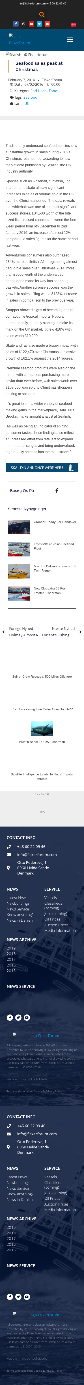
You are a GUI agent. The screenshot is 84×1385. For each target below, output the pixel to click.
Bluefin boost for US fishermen (42, 742)
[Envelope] (47, 24)
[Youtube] (31, 24)
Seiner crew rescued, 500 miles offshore (42, 676)
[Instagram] (23, 24)
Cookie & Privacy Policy (48, 1091)
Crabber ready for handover (55, 522)
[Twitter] (39, 24)
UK (26, 103)
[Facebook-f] (10, 1017)
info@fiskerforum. (29, 3)
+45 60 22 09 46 (56, 3)
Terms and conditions (20, 1091)
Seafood (30, 97)
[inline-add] (42, 467)
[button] (42, 14)
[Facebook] (16, 24)
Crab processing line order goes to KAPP (42, 709)
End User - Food (43, 90)
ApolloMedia (39, 1079)
